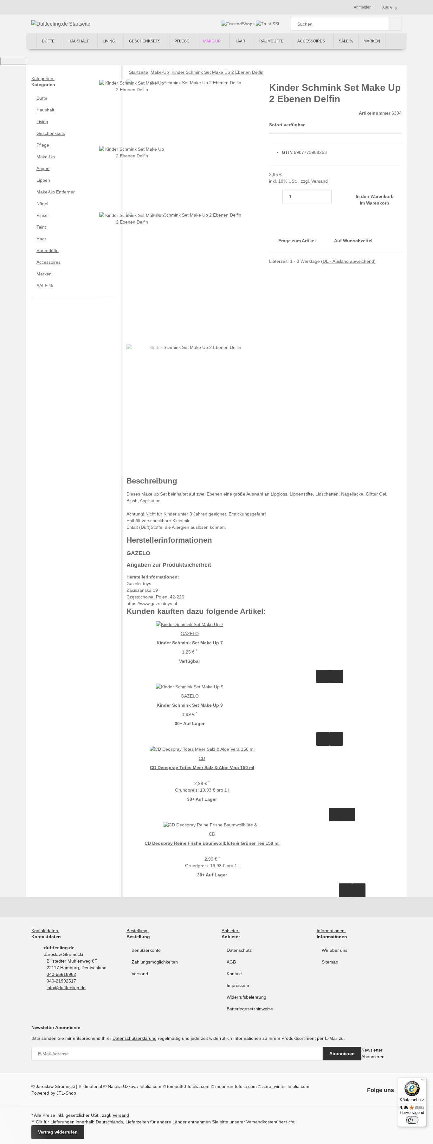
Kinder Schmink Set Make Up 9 (190, 705)
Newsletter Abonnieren (373, 1053)
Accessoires (48, 262)
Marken (44, 273)
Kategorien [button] (43, 78)
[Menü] (423, 1081)
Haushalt (45, 109)
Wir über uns (334, 950)
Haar (41, 238)
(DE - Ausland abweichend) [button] (348, 261)
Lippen (43, 180)
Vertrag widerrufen (58, 1132)
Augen (42, 168)
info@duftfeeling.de (66, 987)
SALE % (44, 285)
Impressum (238, 985)
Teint (41, 227)
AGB (231, 961)
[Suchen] (395, 24)
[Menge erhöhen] (338, 196)
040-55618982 (61, 974)
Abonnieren (342, 1053)
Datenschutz (239, 950)
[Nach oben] (13, 61)
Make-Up (45, 156)
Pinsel (42, 215)
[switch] (412, 1120)
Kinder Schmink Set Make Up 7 (190, 642)
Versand (319, 181)
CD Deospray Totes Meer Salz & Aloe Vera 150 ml (202, 767)
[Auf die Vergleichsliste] (323, 676)
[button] (73, 98)
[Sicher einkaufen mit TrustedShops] (239, 23)
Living (42, 121)
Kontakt (234, 973)
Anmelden (363, 7)
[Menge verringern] (275, 196)
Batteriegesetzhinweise (250, 1008)
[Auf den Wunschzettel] (336, 676)
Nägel (42, 203)
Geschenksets (50, 133)
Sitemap (330, 961)
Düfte (41, 98)
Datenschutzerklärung (135, 1038)
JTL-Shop (66, 1093)
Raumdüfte (47, 250)
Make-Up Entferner (55, 191)
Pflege (42, 145)
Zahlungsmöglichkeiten (155, 961)
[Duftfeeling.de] (31, 41)
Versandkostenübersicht (270, 1121)
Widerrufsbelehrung (246, 997)
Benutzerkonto (146, 950)
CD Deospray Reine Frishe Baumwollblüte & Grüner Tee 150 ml (212, 843)
